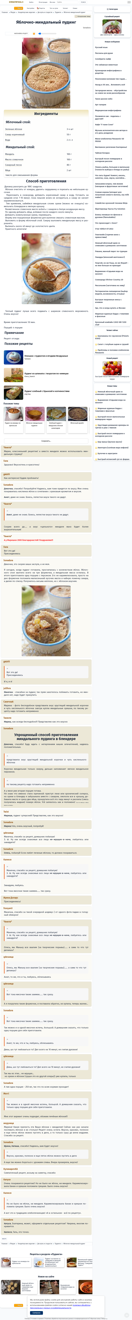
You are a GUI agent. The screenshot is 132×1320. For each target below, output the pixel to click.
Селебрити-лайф (103, 59)
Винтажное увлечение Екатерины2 (111, 147)
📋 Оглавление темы (82, 16)
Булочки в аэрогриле (107, 453)
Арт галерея (100, 104)
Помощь (27, 1318)
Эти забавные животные (106, 65)
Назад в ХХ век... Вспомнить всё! (110, 85)
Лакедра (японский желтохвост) (110, 257)
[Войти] (21, 338)
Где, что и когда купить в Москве (110, 308)
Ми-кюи (52, 2)
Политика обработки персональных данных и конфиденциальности (67, 1318)
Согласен (36, 1313)
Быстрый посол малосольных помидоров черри (112, 378)
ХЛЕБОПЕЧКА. (16, 2)
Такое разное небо (103, 99)
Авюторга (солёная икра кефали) (112, 447)
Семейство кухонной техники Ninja (111, 203)
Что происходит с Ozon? (106, 223)
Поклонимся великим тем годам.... (111, 79)
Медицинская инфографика (108, 110)
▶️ (34, 34)
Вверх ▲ (105, 1318)
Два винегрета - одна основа (112, 35)
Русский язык (101, 47)
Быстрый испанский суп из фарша (113, 459)
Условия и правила (37, 1318)
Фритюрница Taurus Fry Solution (110, 209)
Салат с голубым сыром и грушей (113, 344)
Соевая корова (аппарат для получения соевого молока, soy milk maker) (112, 194)
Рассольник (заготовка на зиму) (110, 285)
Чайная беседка (102, 153)
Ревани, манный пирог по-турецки (111, 251)
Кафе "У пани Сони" (104, 124)
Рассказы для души (104, 53)
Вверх (4, 1239)
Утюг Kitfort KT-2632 (104, 229)
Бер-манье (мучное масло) (109, 442)
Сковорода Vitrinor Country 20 (109, 280)
